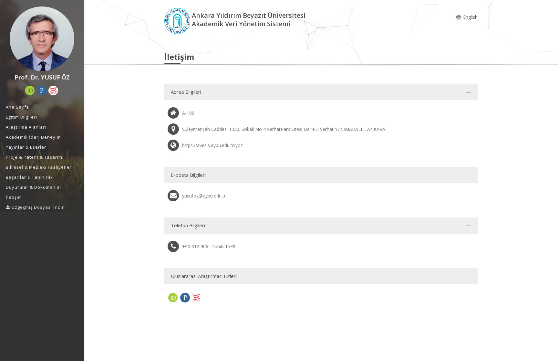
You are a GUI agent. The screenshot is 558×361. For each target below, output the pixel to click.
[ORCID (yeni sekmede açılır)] (30, 90)
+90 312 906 (195, 246)
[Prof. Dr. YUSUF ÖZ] (42, 38)
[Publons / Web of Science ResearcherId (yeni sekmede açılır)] (42, 90)
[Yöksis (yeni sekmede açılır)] (53, 90)
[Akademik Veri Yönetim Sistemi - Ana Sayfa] (178, 20)
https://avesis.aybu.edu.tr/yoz (212, 145)
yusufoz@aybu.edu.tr (204, 196)
